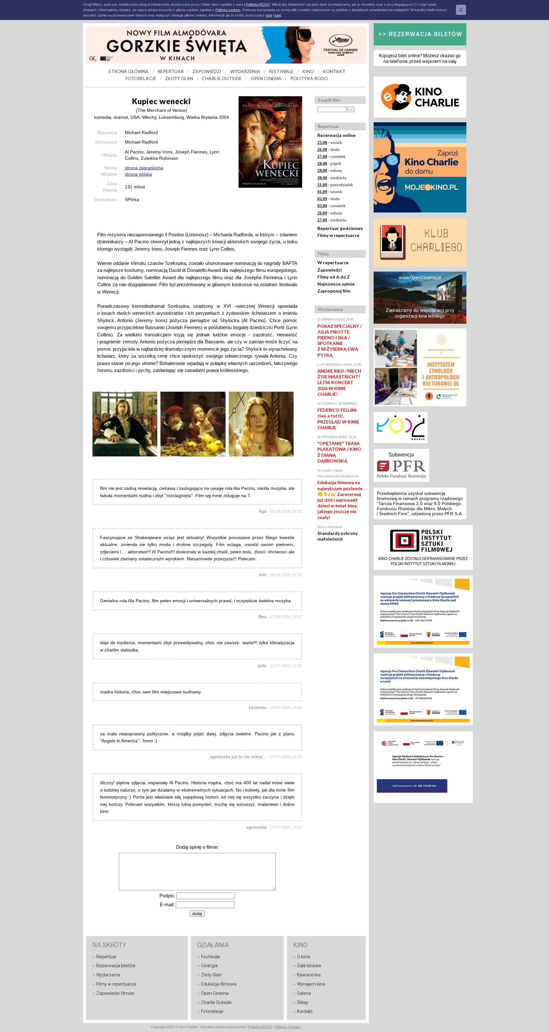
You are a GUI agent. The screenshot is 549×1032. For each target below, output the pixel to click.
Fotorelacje (212, 1011)
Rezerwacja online (336, 135)
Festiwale (210, 956)
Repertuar (106, 956)
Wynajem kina (311, 984)
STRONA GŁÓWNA (128, 71)
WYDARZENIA (245, 71)
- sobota (329, 170)
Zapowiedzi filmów (115, 993)
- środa (328, 149)
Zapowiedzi (329, 270)
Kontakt (305, 1011)
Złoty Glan (211, 974)
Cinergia (209, 965)
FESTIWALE (281, 71)
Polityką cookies (228, 10)
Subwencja (401, 454)
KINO (308, 71)
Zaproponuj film (333, 290)
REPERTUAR (171, 71)
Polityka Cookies (288, 1027)
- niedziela (331, 177)
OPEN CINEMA (266, 78)
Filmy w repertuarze (338, 235)
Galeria (304, 993)
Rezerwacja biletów (116, 965)
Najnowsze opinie (336, 284)
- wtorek (329, 142)
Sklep (302, 1002)
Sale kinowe (309, 965)
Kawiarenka (309, 974)
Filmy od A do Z (333, 277)
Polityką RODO (258, 4)
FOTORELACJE (140, 78)
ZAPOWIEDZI (207, 71)
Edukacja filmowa (218, 984)
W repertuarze (333, 262)
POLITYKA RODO (309, 78)
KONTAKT (334, 71)
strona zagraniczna (144, 167)
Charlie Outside (216, 1002)
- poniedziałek (335, 184)
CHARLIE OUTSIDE (222, 78)
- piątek (329, 163)
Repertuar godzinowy (340, 228)
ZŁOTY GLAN (179, 78)
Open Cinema (214, 993)
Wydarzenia (108, 974)
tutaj (269, 15)
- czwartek (331, 156)
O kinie (303, 956)
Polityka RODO (260, 1027)
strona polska (138, 174)
